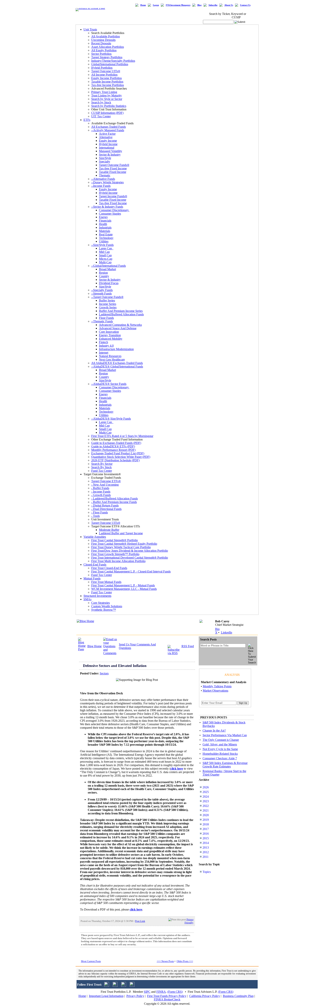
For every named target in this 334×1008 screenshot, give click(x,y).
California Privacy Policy (204, 996)
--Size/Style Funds (102, 244)
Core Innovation (109, 331)
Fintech (103, 342)
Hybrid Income (108, 144)
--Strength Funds (101, 293)
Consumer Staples (110, 213)
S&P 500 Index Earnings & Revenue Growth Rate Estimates (225, 764)
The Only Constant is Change (221, 739)
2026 (206, 787)
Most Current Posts (91, 961)
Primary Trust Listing (104, 92)
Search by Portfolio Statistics (108, 106)
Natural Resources (110, 356)
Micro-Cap (105, 258)
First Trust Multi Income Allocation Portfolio (118, 561)
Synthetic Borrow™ (103, 609)
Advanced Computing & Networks (120, 324)
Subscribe (213, 5)
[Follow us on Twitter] (106, 985)
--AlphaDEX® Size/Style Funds (111, 418)
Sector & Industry (110, 154)
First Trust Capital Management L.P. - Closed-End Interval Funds (131, 571)
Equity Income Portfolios (106, 78)
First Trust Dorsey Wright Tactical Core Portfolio (121, 547)
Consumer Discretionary (114, 210)
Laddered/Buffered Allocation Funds (121, 314)
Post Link (140, 921)
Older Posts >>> (185, 961)
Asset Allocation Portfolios (107, 46)
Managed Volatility (110, 151)
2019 (206, 819)
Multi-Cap (105, 262)
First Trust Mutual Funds (106, 582)
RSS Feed (187, 646)
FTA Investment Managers (178, 5)
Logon (156, 5)
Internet (103, 352)
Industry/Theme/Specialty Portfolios (113, 60)
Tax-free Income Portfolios (107, 85)
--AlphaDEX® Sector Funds (108, 383)
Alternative (105, 137)
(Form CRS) (175, 991)
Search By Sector (101, 463)
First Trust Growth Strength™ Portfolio (115, 554)
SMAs (87, 599)
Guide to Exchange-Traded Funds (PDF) (116, 443)
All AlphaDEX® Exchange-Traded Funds (117, 363)
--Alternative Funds (103, 178)
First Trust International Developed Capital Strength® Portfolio (129, 557)
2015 (206, 838)
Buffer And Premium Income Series (121, 311)
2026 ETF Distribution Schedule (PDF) (115, 460)
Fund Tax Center (101, 470)
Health (103, 224)
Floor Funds (106, 317)
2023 (206, 801)
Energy (103, 217)
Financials (105, 220)
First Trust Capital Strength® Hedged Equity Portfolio (124, 543)
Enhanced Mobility (110, 338)
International (106, 147)
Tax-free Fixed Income (113, 168)
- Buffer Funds (100, 488)
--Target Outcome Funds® (107, 297)
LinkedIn (226, 632)
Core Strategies (100, 602)
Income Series (107, 304)
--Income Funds (101, 185)
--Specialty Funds (102, 290)
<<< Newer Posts (165, 961)
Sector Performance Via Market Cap (225, 735)
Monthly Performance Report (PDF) (113, 449)
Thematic (104, 175)
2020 (206, 815)
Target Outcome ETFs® (106, 481)
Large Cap (106, 248)
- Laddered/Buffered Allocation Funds (114, 498)
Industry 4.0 (106, 345)
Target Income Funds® (113, 196)
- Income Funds (100, 491)
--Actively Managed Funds (107, 130)
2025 (206, 792)
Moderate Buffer (109, 529)
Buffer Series (107, 300)
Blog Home (94, 646)
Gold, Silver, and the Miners (220, 744)
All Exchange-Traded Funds (108, 126)
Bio (217, 629)
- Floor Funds (99, 512)
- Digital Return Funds (105, 505)
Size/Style (105, 158)
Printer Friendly (189, 921)
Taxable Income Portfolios (107, 81)
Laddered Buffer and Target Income (121, 533)
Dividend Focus (108, 283)
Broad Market (107, 269)
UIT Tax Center (101, 116)
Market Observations (215, 690)
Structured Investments (97, 595)
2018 (206, 824)
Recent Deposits (101, 43)
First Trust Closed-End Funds (109, 568)
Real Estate (106, 234)
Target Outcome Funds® (114, 165)
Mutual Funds (92, 578)
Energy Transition (110, 335)
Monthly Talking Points (217, 686)
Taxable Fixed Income (112, 172)
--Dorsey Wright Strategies (107, 182)
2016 (206, 833)
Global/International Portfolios (109, 64)
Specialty (104, 161)
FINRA (161, 991)
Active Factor (107, 133)
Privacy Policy (135, 996)
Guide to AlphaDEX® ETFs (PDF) (113, 446)
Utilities (103, 241)
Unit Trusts (90, 29)
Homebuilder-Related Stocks (220, 753)
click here (136, 909)
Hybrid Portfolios (101, 67)
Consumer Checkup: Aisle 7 (220, 758)
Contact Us (245, 5)
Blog (199, 5)
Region (103, 272)
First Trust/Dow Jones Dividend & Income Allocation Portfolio (129, 550)
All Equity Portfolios (104, 50)
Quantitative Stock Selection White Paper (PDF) (120, 456)
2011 (206, 856)
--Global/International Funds (108, 265)
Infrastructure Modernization (116, 349)
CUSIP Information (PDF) (107, 112)
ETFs (87, 119)
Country (104, 276)
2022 (206, 805)
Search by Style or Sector (106, 99)
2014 (206, 843)
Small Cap (105, 255)
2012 (206, 852)
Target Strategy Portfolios (106, 57)
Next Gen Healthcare (112, 359)
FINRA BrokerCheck (167, 999)
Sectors (104, 673)
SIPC (147, 991)
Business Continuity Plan (238, 996)
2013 (206, 847)
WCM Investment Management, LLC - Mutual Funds (124, 588)
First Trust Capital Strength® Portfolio (114, 540)
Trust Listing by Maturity (106, 95)
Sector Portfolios (101, 53)
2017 (206, 829)
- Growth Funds (101, 495)
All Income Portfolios (104, 74)
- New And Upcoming (105, 484)
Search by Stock (101, 102)
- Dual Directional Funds (106, 509)
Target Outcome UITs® (105, 71)
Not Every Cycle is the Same (220, 749)
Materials (104, 231)
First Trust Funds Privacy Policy (166, 996)
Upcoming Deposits (103, 40)
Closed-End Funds (95, 564)
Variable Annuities (95, 536)
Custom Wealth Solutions (106, 606)
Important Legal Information (106, 996)
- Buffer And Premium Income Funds (114, 502)
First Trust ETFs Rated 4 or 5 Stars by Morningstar (122, 436)
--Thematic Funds (102, 321)
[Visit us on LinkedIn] (115, 985)
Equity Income (108, 140)
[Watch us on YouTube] (123, 985)
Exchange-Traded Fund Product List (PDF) (117, 453)
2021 (206, 810)
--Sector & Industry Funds (107, 206)
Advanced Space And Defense (117, 328)
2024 (206, 796)
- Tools (95, 516)
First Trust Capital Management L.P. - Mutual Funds (123, 585)
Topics (207, 871)
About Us (228, 5)
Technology (106, 238)
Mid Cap (104, 251)
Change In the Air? (214, 730)
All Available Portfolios (105, 36)
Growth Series (108, 307)
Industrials (105, 227)
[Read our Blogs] (132, 985)
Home (143, 5)
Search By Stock (101, 467)
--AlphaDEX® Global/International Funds (117, 366)
